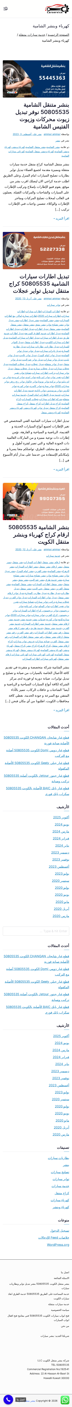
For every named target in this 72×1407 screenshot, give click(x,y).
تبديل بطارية (54, 593)
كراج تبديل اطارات (51, 403)
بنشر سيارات (47, 1335)
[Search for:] (36, 931)
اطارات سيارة (30, 315)
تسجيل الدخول (59, 1230)
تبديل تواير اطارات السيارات (42, 597)
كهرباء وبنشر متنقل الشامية (40, 151)
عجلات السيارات (30, 399)
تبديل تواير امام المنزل (49, 355)
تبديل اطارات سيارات (51, 337)
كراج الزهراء (44, 645)
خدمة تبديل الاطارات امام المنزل (44, 394)
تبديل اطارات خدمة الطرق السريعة (42, 333)
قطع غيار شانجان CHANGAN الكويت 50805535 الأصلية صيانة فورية (36, 740)
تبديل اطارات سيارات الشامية (24, 337)
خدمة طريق (36, 628)
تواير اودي (30, 377)
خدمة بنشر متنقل (53, 628)
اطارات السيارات (51, 311)
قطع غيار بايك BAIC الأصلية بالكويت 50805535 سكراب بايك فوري (37, 791)
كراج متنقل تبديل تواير (49, 407)
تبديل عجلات (37, 364)
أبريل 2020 (61, 909)
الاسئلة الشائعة (61, 1277)
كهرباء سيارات (60, 1200)
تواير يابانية (40, 390)
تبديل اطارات (27, 328)
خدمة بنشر (26, 619)
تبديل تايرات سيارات (50, 350)
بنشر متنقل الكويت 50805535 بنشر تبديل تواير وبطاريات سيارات (39, 1286)
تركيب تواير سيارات (45, 601)
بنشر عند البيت (36, 579)
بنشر (57, 140)
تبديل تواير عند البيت (32, 359)
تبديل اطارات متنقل (34, 342)
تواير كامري (36, 386)
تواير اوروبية (18, 377)
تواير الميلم (44, 606)
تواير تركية (55, 381)
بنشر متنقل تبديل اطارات (48, 328)
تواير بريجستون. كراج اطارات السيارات (38, 610)
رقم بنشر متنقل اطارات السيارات (27, 636)
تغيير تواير (56, 377)
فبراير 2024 (61, 838)
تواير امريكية (43, 377)
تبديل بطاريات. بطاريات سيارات (43, 346)
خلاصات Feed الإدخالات (53, 1237)
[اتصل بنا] (8, 1399)
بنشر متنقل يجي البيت (43, 588)
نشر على (27, 134)
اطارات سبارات (34, 311)
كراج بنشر (31, 645)
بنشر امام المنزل (25, 571)
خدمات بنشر (39, 619)
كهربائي (50, 654)
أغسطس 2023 (59, 866)
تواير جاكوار (31, 381)
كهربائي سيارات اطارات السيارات (39, 658)
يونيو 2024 (62, 824)
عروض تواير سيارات (24, 641)
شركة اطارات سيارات (50, 399)
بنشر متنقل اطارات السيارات (47, 584)
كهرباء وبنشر (18, 146)
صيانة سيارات (42, 641)
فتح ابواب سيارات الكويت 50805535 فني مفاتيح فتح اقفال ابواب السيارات (38, 1317)
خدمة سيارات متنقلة (58, 1304)
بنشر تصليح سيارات (36, 575)
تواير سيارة (48, 386)
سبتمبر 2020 (60, 881)
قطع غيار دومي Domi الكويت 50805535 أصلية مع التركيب (37, 753)
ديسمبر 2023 (60, 852)
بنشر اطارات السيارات (26, 566)
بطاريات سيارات (58, 1158)
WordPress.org (58, 1245)
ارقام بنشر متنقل (51, 562)
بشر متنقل (17, 562)
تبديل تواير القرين (18, 597)
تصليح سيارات (26, 601)
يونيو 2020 (62, 894)
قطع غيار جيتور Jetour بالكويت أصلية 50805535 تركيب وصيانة (36, 778)
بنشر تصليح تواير (55, 324)
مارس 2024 (60, 831)
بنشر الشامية (53, 146)
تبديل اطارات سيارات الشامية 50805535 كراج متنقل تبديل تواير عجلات (39, 283)
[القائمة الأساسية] (5, 9)
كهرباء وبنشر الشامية (51, 650)
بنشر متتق (40, 324)
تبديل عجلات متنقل (23, 368)
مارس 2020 (61, 916)
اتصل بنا (65, 1272)
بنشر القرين (41, 571)
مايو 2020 (62, 902)
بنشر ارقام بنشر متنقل (50, 566)
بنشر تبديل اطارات (29, 320)
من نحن (65, 1325)
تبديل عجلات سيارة (43, 368)
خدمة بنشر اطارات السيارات (36, 623)
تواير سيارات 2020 (20, 615)
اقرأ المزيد (62, 218)
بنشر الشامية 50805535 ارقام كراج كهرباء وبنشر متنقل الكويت (38, 534)
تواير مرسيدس (54, 390)
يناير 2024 (62, 845)
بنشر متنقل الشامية (36, 146)
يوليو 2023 (62, 873)
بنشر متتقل (28, 324)
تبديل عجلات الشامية (19, 364)
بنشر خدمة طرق (53, 579)
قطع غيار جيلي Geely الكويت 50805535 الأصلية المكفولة (37, 765)
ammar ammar (52, 134)
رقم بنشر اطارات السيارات (48, 632)
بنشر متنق (23, 579)
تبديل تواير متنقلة (53, 364)
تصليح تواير (25, 372)
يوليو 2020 (62, 888)
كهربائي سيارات (37, 654)
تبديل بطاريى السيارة (35, 593)
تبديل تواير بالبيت (28, 355)
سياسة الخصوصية (60, 1309)
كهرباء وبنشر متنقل (51, 412)
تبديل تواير (33, 350)
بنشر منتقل (25, 588)
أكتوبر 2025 (61, 817)
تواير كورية (23, 386)
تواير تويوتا (43, 381)
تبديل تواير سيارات (53, 359)
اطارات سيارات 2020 (49, 315)
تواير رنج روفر (17, 381)
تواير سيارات (53, 304)
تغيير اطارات (57, 606)
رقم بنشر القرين (25, 632)
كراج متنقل (35, 403)
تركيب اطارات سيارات (43, 372)
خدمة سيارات (53, 555)
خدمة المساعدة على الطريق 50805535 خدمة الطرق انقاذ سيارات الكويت (38, 1296)
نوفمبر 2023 (60, 859)
